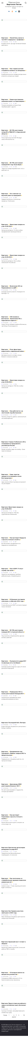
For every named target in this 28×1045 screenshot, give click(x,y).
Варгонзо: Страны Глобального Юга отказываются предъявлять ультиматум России (13, 443)
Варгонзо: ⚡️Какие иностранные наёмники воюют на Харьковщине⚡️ (13, 100)
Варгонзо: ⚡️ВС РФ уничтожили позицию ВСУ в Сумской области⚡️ (13, 631)
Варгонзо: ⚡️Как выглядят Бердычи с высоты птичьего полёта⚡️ (13, 538)
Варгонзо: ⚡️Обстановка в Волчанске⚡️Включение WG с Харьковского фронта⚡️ (11, 318)
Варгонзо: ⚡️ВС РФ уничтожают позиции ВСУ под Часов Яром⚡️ (12, 163)
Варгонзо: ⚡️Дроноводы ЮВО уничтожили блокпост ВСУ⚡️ (11, 785)
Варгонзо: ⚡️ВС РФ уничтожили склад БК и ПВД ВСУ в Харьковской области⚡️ (13, 132)
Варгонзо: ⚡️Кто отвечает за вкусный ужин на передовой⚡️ (11, 194)
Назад (5, 1015)
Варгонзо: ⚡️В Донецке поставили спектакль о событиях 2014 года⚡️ (13, 600)
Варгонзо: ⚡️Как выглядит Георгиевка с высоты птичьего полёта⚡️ (11, 816)
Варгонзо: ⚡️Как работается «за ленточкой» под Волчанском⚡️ (12, 412)
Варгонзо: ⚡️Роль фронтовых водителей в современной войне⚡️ (13, 350)
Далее (14, 1017)
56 (24, 1015)
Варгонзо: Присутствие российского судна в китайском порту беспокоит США (13, 1005)
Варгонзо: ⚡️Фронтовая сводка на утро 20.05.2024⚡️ (13, 381)
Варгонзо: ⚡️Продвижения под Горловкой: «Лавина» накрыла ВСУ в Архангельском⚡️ (13, 753)
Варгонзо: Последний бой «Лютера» (13, 722)
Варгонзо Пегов (14, 4)
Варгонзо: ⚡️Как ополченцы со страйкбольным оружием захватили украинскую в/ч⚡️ (13, 880)
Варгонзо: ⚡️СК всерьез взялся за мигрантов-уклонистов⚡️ (12, 973)
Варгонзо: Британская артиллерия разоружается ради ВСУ (13, 848)
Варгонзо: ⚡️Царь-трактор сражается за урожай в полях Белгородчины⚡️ (11, 476)
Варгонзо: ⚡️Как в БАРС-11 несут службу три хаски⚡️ (12, 569)
